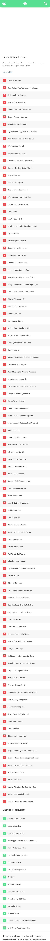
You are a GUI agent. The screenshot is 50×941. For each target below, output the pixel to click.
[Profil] (4, 4)
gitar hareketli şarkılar (14, 936)
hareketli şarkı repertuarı (32, 936)
